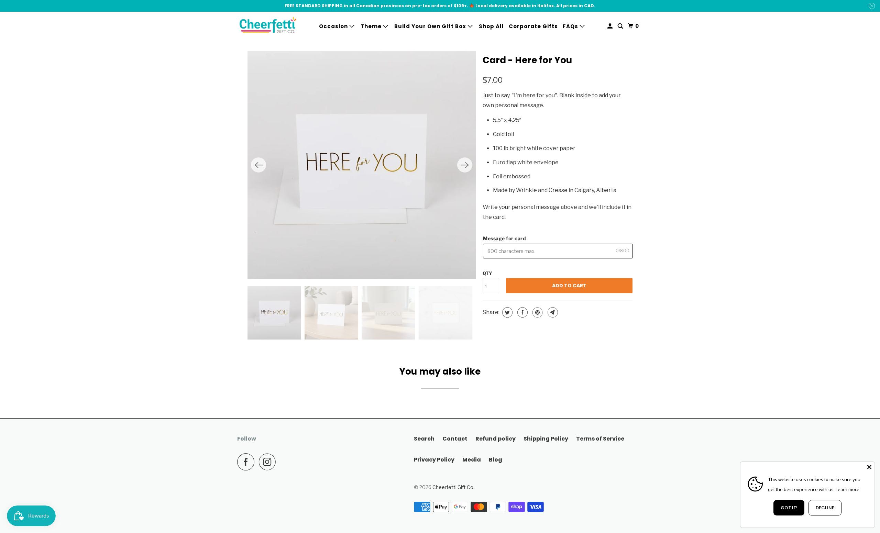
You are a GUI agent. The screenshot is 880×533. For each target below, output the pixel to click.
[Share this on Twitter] (506, 312)
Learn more (847, 489)
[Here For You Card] (362, 165)
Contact (455, 439)
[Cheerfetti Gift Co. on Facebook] (247, 461)
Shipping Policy (546, 439)
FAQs (571, 26)
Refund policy (495, 439)
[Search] (621, 26)
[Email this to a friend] (552, 312)
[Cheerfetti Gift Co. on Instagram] (269, 461)
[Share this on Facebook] (522, 312)
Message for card (504, 238)
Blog (495, 460)
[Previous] (258, 165)
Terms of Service (600, 439)
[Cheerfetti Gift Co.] (268, 26)
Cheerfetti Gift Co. (453, 487)
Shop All (491, 26)
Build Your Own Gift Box (431, 26)
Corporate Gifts (533, 26)
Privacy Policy (434, 460)
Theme (372, 26)
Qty (487, 273)
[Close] (869, 467)
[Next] (464, 165)
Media (471, 460)
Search (424, 439)
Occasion (334, 26)
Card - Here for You (527, 60)
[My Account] (610, 26)
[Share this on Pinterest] (537, 312)
